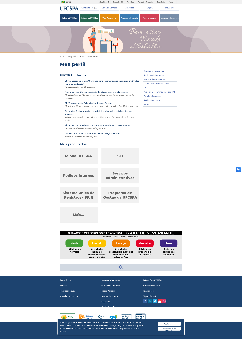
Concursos (129, 8)
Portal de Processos (152, 96)
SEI (120, 156)
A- (96, 8)
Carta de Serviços (109, 8)
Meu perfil (169, 8)
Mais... (78, 215)
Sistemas (147, 104)
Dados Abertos (108, 291)
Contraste (85, 8)
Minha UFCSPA (78, 156)
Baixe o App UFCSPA (152, 280)
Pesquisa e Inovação (129, 18)
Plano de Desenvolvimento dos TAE (159, 92)
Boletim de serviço (109, 296)
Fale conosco (148, 291)
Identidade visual (67, 291)
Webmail (63, 285)
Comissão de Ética (109, 307)
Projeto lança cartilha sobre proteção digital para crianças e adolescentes (96, 92)
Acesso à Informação (110, 280)
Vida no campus (149, 18)
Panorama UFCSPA (151, 285)
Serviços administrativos (120, 175)
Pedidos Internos (78, 175)
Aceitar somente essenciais (169, 329)
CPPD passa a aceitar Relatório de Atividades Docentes (89, 103)
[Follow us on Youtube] (160, 301)
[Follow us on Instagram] (164, 301)
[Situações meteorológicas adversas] (121, 258)
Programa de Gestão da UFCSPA (120, 195)
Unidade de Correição (110, 285)
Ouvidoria (105, 301)
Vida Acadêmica (109, 18)
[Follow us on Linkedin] (150, 301)
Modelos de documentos (154, 79)
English (150, 8)
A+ (93, 8)
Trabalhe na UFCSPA (69, 296)
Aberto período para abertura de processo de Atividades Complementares (97, 125)
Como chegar (65, 280)
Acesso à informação (169, 18)
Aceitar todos (169, 324)
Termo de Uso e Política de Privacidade (100, 322)
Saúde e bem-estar (152, 100)
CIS (145, 87)
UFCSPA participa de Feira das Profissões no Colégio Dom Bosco (93, 133)
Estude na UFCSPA (89, 18)
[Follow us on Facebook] (145, 301)
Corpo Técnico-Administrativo (157, 83)
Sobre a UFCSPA (69, 18)
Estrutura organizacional (154, 71)
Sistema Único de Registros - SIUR (79, 195)
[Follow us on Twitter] (155, 301)
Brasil (68, 2)
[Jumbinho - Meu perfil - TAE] (121, 39)
